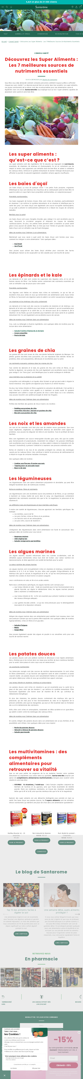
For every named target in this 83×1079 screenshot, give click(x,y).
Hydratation (43, 34)
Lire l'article (21, 934)
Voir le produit (16, 842)
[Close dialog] (79, 1032)
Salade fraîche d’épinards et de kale (29, 331)
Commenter (41, 851)
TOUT (6, 34)
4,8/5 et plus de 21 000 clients (41, 2)
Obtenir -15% (63, 1065)
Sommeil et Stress (22, 34)
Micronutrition (61, 34)
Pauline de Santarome (49, 79)
